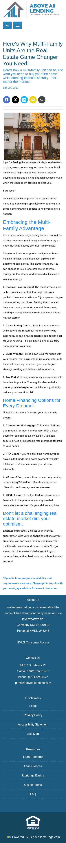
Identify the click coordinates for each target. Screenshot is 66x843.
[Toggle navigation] (17, 25)
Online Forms (33, 784)
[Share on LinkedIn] (24, 99)
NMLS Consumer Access (33, 642)
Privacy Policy (33, 715)
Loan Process (33, 766)
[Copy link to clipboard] (41, 99)
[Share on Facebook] (6, 99)
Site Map (33, 733)
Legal (33, 705)
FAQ (33, 794)
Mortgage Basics (33, 775)
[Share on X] (15, 99)
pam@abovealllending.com (33, 682)
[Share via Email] (33, 99)
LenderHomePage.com (45, 837)
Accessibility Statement (33, 724)
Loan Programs (33, 756)
